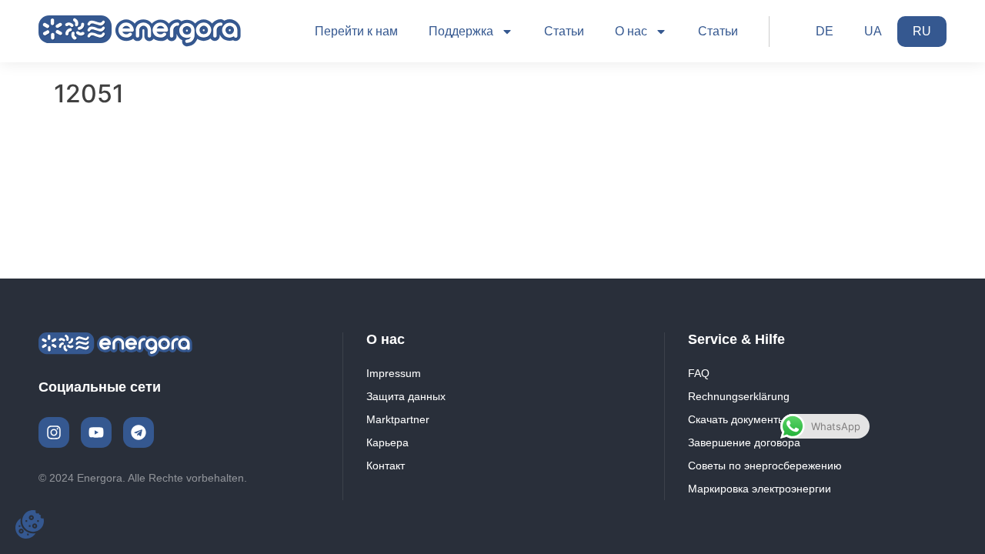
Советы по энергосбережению (765, 465)
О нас (631, 31)
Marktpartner (397, 419)
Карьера (387, 442)
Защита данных (406, 396)
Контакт (385, 465)
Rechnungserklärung (739, 396)
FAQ (699, 373)
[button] (29, 524)
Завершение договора (744, 442)
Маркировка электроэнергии (759, 488)
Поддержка (461, 31)
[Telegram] (138, 432)
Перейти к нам (356, 31)
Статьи (564, 31)
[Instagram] (53, 432)
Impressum (393, 373)
